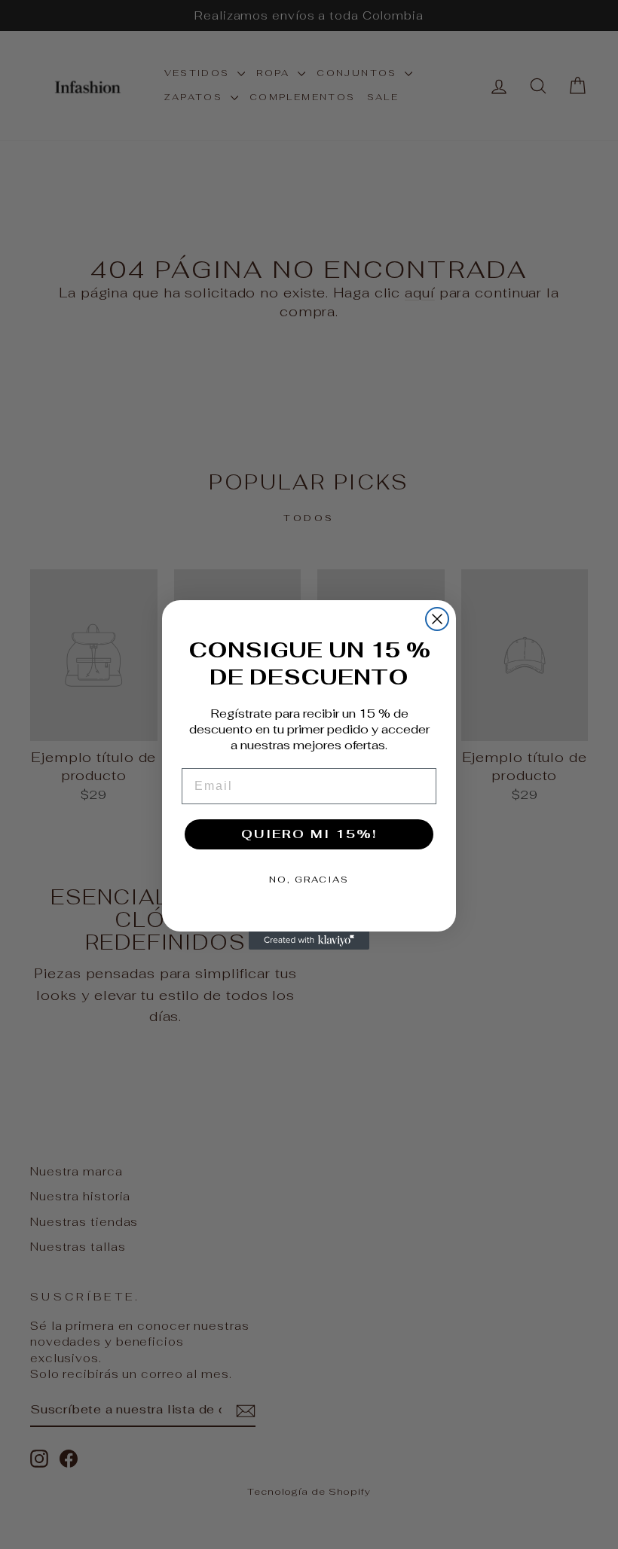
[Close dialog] (437, 619)
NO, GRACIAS (309, 880)
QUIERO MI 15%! (309, 834)
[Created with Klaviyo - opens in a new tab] (309, 941)
